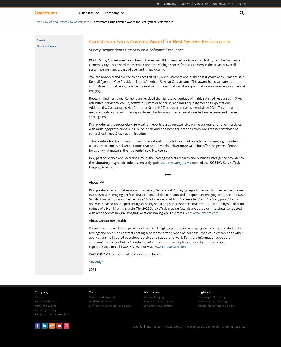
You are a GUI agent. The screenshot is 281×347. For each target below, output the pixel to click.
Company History (45, 310)
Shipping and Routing (212, 297)
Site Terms (153, 326)
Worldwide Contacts (102, 301)
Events (41, 40)
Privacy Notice (173, 326)
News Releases (79, 22)
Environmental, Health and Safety (110, 305)
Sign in (242, 4)
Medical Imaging (154, 297)
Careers (185, 4)
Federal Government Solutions (217, 305)
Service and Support (102, 297)
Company (170, 4)
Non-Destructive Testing (158, 301)
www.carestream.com (170, 247)
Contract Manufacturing (158, 305)
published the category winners (176, 163)
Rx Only (137, 326)
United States (221, 4)
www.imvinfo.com (206, 213)
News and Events (56, 22)
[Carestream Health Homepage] (157, 3)
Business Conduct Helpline (52, 314)
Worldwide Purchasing (212, 301)
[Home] (46, 13)
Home (38, 22)
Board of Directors (46, 301)
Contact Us (202, 4)
